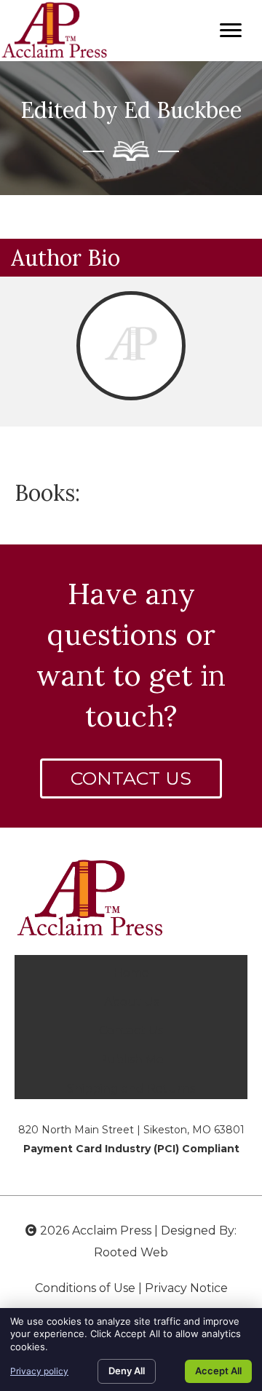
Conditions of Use (85, 1288)
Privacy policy (39, 1371)
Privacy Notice (186, 1288)
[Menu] (230, 30)
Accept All (218, 1370)
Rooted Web (131, 1252)
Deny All (126, 1370)
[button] (131, 778)
